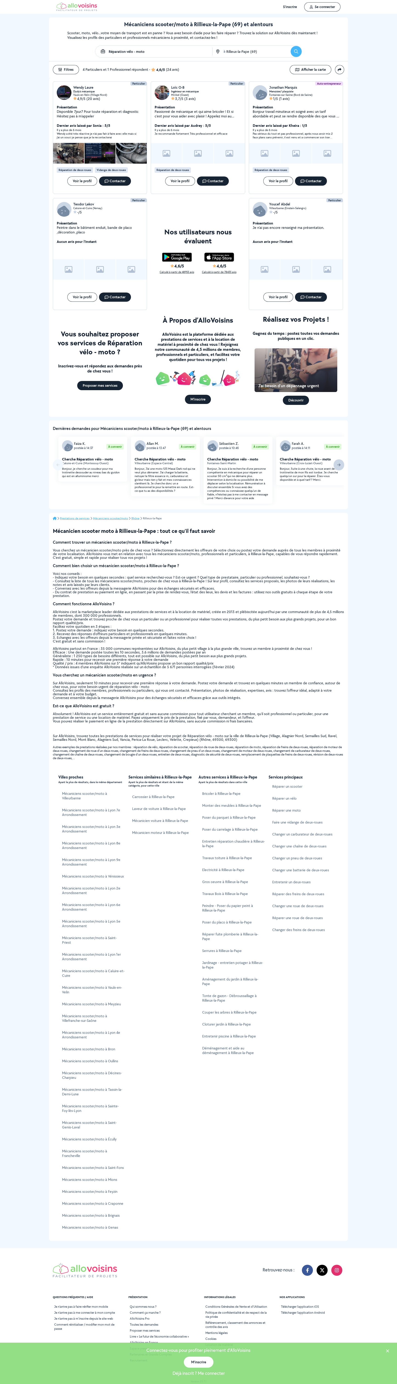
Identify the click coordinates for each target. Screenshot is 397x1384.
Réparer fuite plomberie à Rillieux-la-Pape (230, 936)
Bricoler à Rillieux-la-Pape (221, 793)
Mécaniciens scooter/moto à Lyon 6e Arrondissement (91, 907)
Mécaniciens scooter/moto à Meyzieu (91, 1004)
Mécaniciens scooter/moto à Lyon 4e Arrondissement (91, 1035)
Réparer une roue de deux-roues (297, 917)
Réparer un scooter (287, 786)
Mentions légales (216, 1333)
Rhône (135, 518)
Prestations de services (75, 518)
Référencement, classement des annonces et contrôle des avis (235, 1325)
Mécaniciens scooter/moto (110, 518)
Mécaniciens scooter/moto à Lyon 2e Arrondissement (91, 890)
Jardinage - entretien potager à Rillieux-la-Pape (232, 965)
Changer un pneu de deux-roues (297, 858)
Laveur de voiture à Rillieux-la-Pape (159, 808)
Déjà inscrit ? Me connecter (199, 1373)
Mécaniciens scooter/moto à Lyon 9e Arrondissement (91, 862)
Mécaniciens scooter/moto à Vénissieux (93, 876)
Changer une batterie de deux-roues (300, 870)
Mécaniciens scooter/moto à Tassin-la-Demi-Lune (92, 1092)
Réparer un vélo (284, 798)
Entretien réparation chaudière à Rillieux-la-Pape (233, 843)
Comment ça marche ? (145, 1312)
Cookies (210, 1339)
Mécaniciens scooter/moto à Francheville (84, 1153)
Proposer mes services (145, 1330)
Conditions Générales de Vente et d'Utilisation (236, 1306)
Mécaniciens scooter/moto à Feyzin (89, 1191)
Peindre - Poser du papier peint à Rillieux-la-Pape (227, 908)
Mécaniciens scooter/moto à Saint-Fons (93, 1167)
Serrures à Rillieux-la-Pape (222, 950)
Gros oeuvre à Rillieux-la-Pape (225, 881)
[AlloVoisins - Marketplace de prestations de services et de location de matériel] (77, 9)
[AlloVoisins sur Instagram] (336, 1270)
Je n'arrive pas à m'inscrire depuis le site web (83, 1318)
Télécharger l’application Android (303, 1312)
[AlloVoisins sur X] (322, 1270)
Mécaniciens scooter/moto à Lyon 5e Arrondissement (91, 923)
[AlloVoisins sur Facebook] (307, 1270)
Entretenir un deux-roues (291, 882)
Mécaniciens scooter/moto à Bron (88, 1049)
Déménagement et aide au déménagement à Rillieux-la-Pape (228, 1050)
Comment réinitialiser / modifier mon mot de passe (84, 1326)
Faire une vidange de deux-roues (297, 822)
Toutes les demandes (144, 1324)
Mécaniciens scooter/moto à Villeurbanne (84, 796)
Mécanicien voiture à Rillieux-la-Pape (160, 820)
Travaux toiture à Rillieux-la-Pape (227, 857)
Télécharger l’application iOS (300, 1306)
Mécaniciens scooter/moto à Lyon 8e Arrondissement (91, 845)
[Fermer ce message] (387, 1351)
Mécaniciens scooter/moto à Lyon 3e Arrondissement (91, 829)
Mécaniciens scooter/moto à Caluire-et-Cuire (93, 973)
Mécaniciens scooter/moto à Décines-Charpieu (92, 1075)
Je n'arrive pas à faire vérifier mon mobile (81, 1306)
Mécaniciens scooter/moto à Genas (90, 1227)
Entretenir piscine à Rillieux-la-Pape (229, 1036)
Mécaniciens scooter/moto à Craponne (92, 1203)
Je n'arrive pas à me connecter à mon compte (84, 1312)
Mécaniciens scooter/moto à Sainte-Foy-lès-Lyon (90, 1108)
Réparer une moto (286, 810)
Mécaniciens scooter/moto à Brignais (91, 1215)
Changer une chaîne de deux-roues (299, 846)
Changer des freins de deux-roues (298, 929)
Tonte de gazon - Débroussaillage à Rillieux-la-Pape (229, 998)
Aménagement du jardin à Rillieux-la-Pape (230, 981)
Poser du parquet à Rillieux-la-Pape (229, 817)
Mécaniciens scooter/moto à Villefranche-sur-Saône (84, 1018)
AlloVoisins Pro (140, 1318)
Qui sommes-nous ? (143, 1306)
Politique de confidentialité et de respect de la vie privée (236, 1314)
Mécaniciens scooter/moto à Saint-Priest (89, 940)
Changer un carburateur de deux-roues (302, 834)
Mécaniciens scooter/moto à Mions (89, 1179)
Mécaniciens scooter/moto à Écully (89, 1139)
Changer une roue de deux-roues (297, 906)
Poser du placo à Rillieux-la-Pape (227, 922)
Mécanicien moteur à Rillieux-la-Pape (160, 832)
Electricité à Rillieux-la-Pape (223, 869)
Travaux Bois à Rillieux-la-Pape (225, 893)
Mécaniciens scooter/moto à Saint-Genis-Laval (89, 1125)
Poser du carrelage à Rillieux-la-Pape (230, 829)
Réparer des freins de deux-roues (298, 894)
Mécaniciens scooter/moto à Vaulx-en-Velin (92, 990)
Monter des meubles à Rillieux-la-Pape (231, 805)
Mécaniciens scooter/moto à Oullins (90, 1061)
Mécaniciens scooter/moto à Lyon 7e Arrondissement (91, 812)
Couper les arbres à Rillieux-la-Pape (229, 1012)
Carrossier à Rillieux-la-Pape (153, 796)
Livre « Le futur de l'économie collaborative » (159, 1336)
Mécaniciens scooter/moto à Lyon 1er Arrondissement (91, 956)
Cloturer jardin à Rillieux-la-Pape (226, 1024)
